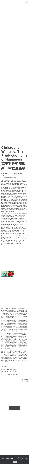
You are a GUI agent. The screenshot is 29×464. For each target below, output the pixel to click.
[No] (27, 459)
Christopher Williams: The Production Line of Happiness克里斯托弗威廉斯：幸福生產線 (14, 158)
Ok (15, 461)
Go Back (14, 408)
